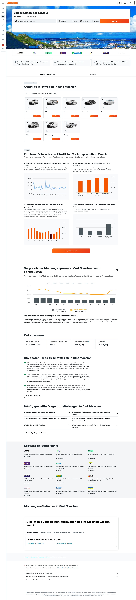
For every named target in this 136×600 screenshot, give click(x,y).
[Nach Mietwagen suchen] (3, 16)
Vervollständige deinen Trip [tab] (62, 532)
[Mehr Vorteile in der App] (3, 25)
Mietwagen (34, 557)
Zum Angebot (37, 115)
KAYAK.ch (26, 557)
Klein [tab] (48, 283)
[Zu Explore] (3, 30)
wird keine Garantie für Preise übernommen (67, 568)
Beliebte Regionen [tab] (32, 532)
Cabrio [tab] (93, 283)
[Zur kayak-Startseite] (12, 3)
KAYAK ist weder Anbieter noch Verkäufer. (39, 573)
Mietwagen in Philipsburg (64, 543)
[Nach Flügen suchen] (3, 8)
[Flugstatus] (3, 34)
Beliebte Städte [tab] (46, 532)
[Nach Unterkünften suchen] (3, 12)
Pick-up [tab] (79, 283)
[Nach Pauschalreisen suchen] (3, 20)
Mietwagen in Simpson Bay (36, 543)
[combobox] (19, 17)
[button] (3, 3)
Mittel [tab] (55, 283)
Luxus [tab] (86, 283)
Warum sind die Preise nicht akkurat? (38, 580)
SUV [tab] (67, 283)
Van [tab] (73, 283)
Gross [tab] (61, 283)
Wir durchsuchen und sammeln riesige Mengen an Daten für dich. (47, 576)
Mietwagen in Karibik (44, 557)
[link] (71, 250)
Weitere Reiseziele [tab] (78, 532)
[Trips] (3, 40)
